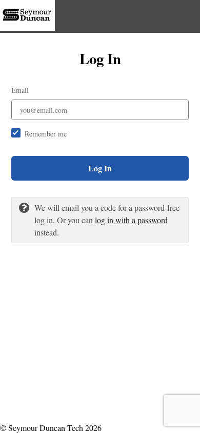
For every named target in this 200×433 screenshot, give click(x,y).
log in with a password (131, 219)
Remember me (46, 134)
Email (20, 90)
